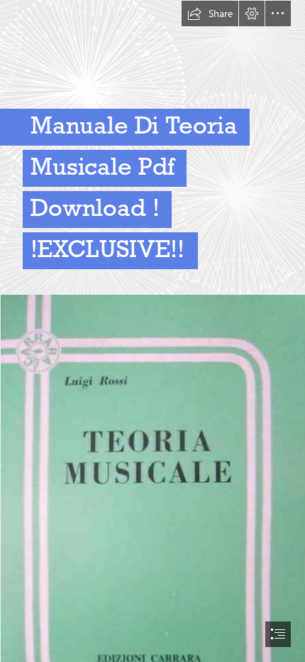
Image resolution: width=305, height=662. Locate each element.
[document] (152, 331)
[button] (210, 13)
